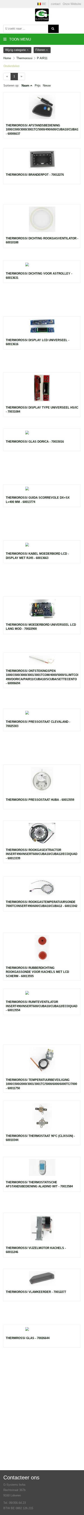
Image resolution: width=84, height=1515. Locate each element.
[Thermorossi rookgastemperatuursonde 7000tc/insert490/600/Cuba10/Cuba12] (42, 889)
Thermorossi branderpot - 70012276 (35, 174)
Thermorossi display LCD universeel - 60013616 (37, 342)
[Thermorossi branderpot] (42, 162)
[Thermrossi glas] (42, 1331)
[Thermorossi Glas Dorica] (42, 435)
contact (55, 4)
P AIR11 (42, 58)
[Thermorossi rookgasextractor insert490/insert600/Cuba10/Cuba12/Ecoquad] (42, 835)
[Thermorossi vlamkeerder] (42, 1280)
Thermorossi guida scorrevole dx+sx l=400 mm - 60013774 (38, 500)
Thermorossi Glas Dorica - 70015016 (35, 441)
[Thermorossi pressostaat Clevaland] (42, 715)
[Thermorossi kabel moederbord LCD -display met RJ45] (42, 547)
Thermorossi (24, 58)
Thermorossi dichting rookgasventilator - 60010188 (42, 240)
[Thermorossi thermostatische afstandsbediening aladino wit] (42, 1169)
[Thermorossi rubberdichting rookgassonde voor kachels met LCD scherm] (42, 950)
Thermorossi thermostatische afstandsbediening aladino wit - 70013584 (39, 1184)
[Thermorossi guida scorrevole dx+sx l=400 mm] (42, 491)
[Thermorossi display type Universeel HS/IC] (42, 390)
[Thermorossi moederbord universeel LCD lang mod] (42, 611)
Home (7, 58)
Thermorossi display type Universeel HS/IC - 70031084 (42, 409)
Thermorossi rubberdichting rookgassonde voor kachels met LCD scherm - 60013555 (37, 972)
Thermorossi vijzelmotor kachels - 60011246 (36, 1250)
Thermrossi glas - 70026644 (28, 1338)
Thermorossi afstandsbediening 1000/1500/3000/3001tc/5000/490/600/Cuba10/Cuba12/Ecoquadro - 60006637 (42, 129)
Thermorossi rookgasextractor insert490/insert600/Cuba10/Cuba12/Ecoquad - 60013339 (41, 854)
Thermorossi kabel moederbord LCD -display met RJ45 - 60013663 (37, 556)
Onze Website (72, 4)
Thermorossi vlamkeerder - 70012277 (36, 1292)
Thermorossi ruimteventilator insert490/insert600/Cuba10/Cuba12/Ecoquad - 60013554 (41, 1006)
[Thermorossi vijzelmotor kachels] (42, 1230)
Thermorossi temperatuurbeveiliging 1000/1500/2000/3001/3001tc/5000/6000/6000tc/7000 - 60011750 (41, 1084)
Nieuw (47, 85)
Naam (25, 85)
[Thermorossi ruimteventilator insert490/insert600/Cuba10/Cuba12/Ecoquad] (42, 995)
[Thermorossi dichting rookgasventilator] (42, 221)
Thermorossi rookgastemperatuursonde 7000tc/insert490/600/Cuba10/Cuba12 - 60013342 (41, 904)
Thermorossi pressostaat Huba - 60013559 (40, 799)
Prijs (38, 85)
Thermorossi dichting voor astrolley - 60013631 (39, 275)
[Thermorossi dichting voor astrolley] (42, 267)
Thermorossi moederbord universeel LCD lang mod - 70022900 (41, 627)
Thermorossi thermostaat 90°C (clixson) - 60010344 (40, 1138)
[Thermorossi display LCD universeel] (42, 328)
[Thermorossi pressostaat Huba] (42, 782)
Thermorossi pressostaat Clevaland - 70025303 (38, 724)
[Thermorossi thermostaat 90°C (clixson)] (42, 1118)
